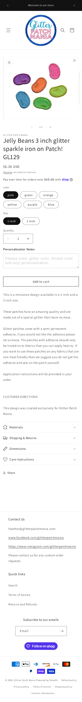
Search (13, 585)
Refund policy (69, 680)
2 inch (31, 221)
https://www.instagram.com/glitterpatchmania (42, 546)
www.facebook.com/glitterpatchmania (36, 538)
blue (51, 204)
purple (32, 204)
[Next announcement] (74, 5)
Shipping (7, 172)
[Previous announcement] (7, 5)
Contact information (43, 693)
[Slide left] (31, 127)
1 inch (12, 221)
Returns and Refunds (22, 604)
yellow (12, 204)
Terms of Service (19, 595)
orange (48, 195)
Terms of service (42, 686)
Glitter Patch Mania (25, 680)
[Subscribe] (62, 631)
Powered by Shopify (47, 680)
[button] (8, 30)
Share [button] (11, 473)
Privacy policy (21, 686)
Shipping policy (63, 686)
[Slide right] (50, 127)
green (29, 195)
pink (11, 195)
